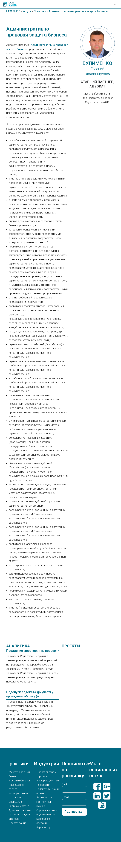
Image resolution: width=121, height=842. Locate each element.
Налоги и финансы (20, 780)
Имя (64, 784)
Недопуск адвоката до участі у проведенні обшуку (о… (29, 694)
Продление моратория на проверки (32, 651)
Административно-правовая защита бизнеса (20, 814)
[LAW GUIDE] (10, 4)
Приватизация (17, 823)
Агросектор (43, 827)
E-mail (65, 797)
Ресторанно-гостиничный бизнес (44, 802)
